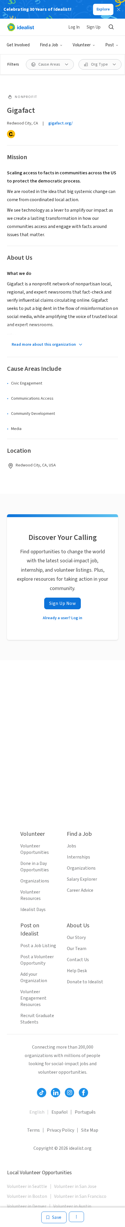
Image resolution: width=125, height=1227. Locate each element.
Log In (74, 27)
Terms (33, 1130)
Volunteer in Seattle (27, 1186)
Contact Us (78, 959)
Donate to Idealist (85, 982)
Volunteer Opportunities (34, 849)
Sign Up (94, 27)
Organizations (34, 881)
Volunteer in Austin (72, 1206)
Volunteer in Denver (26, 1206)
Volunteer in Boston (27, 1196)
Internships (78, 857)
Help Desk (77, 971)
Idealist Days (33, 909)
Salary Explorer (82, 879)
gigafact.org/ (60, 123)
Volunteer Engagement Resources (33, 998)
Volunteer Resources (30, 895)
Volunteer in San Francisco (80, 1196)
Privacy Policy (60, 1130)
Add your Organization (33, 977)
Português (85, 1112)
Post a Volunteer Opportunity (37, 960)
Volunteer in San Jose (75, 1186)
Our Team (76, 948)
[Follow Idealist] (41, 1092)
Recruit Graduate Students (37, 1018)
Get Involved (18, 45)
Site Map (89, 1130)
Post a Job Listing (38, 945)
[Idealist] (20, 27)
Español (59, 1112)
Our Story (76, 937)
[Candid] (11, 134)
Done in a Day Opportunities (34, 866)
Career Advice (80, 890)
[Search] (111, 27)
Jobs (71, 846)
